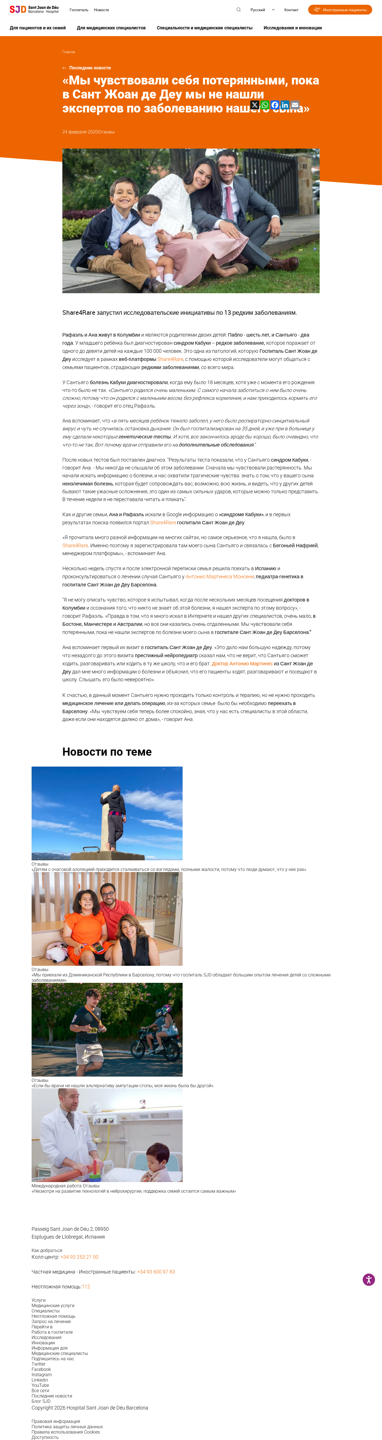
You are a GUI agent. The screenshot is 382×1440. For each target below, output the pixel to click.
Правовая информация (56, 1421)
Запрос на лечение (51, 1321)
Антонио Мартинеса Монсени (220, 576)
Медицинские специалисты (60, 1353)
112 (86, 1286)
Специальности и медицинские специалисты (205, 27)
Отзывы (106, 132)
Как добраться (47, 1250)
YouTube (40, 1385)
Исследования (47, 1337)
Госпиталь (79, 9)
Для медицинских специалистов (111, 27)
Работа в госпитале (52, 1332)
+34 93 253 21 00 (79, 1257)
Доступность (45, 1437)
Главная (68, 52)
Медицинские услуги (53, 1305)
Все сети (40, 1390)
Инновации (43, 1342)
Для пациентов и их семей (38, 27)
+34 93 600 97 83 (156, 1272)
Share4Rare (170, 359)
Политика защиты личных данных (67, 1426)
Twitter (38, 1364)
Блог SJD (41, 1401)
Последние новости (90, 68)
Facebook (41, 1369)
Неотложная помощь (54, 1316)
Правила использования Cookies (66, 1432)
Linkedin (40, 1380)
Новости (101, 9)
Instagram (42, 1374)
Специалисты (46, 1311)
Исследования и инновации (293, 27)
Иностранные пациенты (345, 9)
